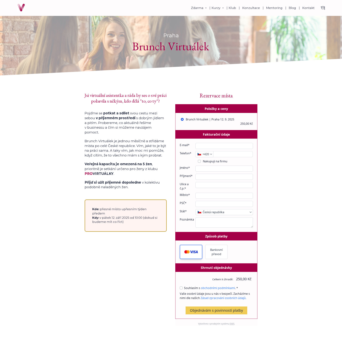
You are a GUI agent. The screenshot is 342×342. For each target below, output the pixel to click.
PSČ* (183, 203)
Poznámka (187, 219)
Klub (232, 8)
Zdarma (197, 8)
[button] (191, 252)
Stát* (183, 211)
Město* (185, 195)
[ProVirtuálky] (21, 8)
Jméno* (185, 168)
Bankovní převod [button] (216, 252)
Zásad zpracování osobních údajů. (223, 298)
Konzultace (251, 8)
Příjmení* (186, 176)
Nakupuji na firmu (214, 161)
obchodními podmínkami (218, 288)
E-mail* (185, 145)
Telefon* (185, 153)
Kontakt (308, 8)
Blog (292, 8)
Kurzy (216, 8)
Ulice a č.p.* (184, 186)
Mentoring (274, 8)
